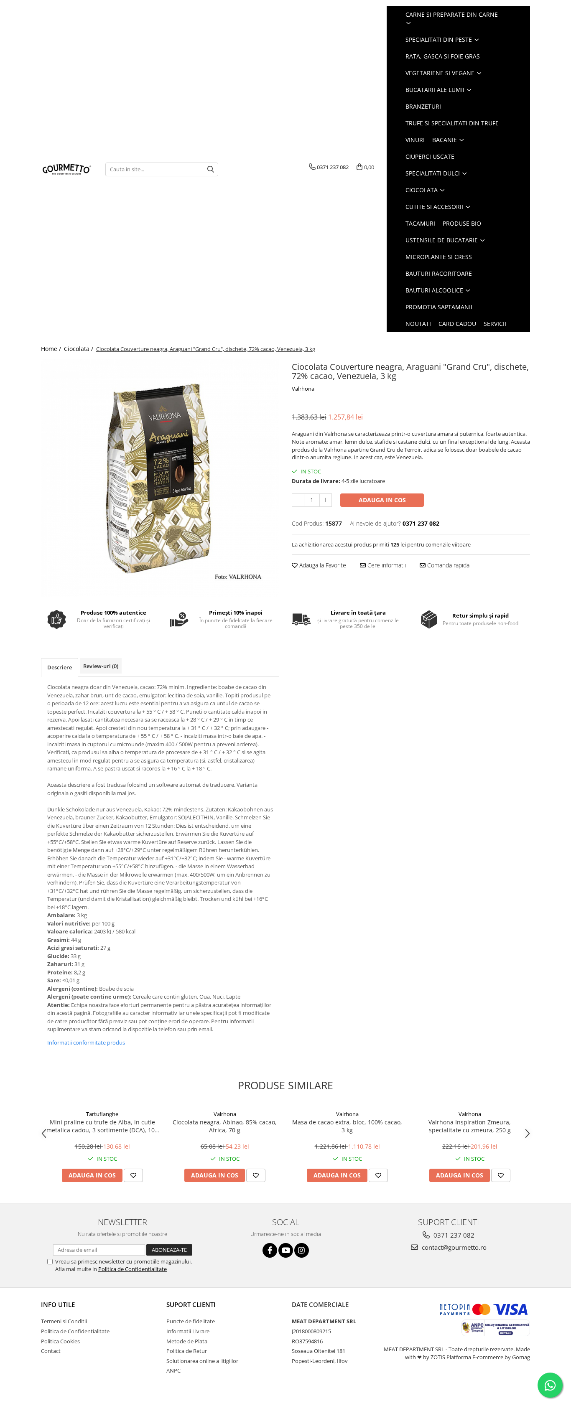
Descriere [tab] (59, 667)
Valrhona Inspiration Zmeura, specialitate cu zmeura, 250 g (469, 1126)
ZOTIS (438, 1357)
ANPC (173, 1370)
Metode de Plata (186, 1341)
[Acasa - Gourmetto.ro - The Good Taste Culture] (67, 169)
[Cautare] (210, 169)
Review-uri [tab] (100, 666)
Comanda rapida (447, 565)
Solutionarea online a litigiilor (202, 1361)
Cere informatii (386, 565)
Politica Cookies (60, 1341)
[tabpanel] (160, 478)
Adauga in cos (382, 500)
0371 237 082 (453, 1235)
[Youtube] (285, 1250)
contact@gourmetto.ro (453, 1247)
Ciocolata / (79, 349)
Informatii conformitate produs (86, 1042)
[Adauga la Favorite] (133, 1175)
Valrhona (303, 388)
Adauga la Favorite (322, 565)
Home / (52, 349)
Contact (51, 1351)
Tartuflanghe (102, 1114)
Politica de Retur (186, 1351)
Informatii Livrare (187, 1331)
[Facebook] (270, 1250)
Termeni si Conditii (64, 1321)
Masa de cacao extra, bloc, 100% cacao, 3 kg (347, 1126)
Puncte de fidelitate (190, 1321)
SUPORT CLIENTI (191, 1304)
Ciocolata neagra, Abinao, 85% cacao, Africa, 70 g (225, 1126)
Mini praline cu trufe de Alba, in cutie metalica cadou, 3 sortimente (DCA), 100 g (102, 1126)
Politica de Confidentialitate (132, 1269)
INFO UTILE (58, 1304)
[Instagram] (301, 1250)
